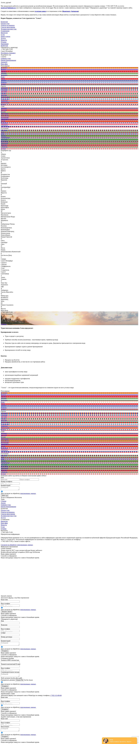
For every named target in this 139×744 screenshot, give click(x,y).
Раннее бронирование (8, 506)
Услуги (3, 38)
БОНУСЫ (4, 45)
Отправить (5, 651)
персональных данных (28, 493)
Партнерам (4, 44)
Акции (3, 503)
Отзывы (3, 42)
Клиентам (4, 22)
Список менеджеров (8, 514)
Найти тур (5, 495)
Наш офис (4, 523)
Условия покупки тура (8, 516)
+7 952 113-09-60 (56, 695)
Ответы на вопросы (8, 512)
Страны (3, 501)
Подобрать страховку (8, 53)
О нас (3, 527)
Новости (4, 40)
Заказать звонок (7, 611)
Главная (3, 324)
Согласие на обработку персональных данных (17, 545)
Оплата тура (5, 510)
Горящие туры (6, 505)
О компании (5, 31)
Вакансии (4, 521)
